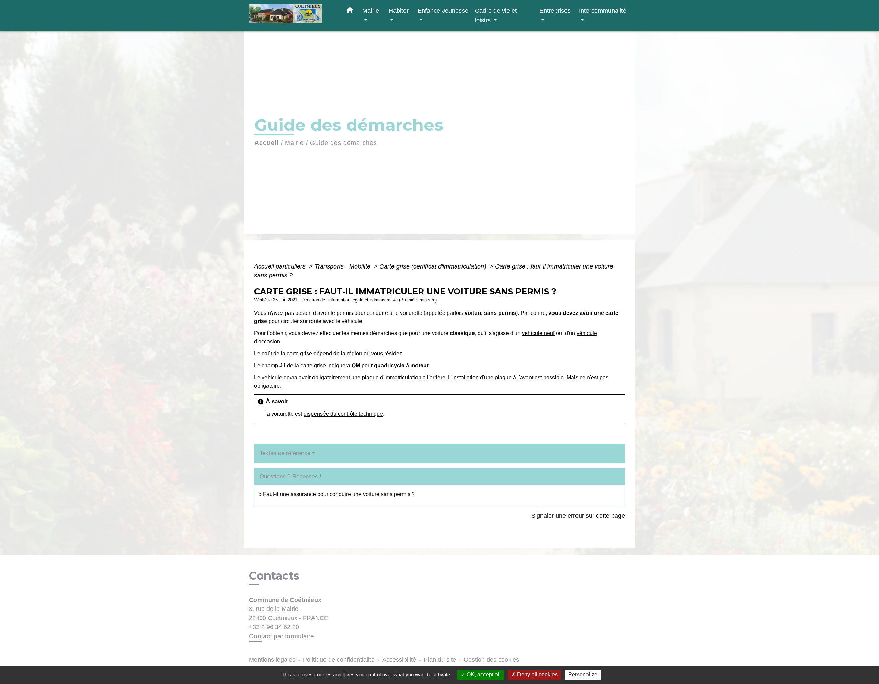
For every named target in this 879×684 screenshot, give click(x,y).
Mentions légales (272, 659)
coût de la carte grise (287, 353)
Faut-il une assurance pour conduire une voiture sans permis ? (339, 494)
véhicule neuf (538, 333)
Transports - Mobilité (343, 266)
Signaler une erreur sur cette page (578, 515)
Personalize (582, 674)
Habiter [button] (399, 10)
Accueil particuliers (280, 266)
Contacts (274, 575)
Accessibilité (399, 659)
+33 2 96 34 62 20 (274, 627)
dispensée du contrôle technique (343, 414)
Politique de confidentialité (339, 659)
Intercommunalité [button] (602, 10)
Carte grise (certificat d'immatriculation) (433, 266)
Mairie (294, 142)
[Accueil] (292, 15)
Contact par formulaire (281, 636)
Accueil (266, 142)
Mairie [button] (370, 10)
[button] (349, 11)
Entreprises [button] (555, 10)
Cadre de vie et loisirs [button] (496, 15)
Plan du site (440, 659)
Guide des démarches (343, 142)
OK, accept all (483, 674)
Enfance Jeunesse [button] (443, 10)
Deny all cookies (537, 674)
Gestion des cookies (491, 659)
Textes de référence (285, 453)
